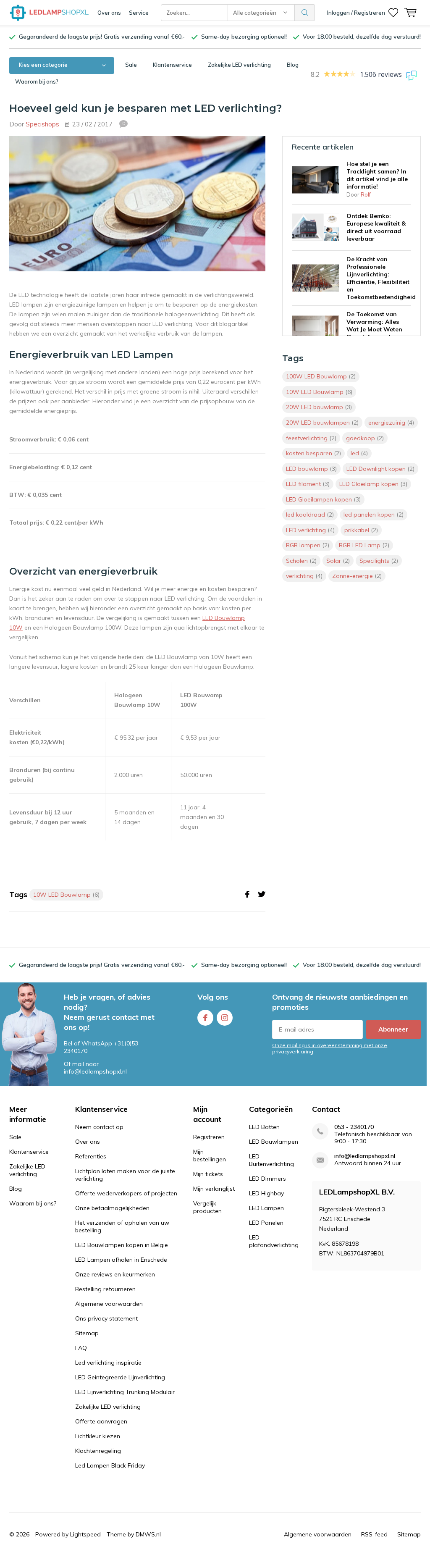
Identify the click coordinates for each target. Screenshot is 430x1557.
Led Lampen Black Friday (110, 1465)
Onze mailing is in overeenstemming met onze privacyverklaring (329, 1048)
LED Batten (264, 1127)
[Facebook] (247, 894)
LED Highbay (266, 1193)
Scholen (301, 561)
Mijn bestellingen (209, 1155)
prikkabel (361, 530)
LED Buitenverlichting (271, 1160)
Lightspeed (85, 1534)
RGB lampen (307, 545)
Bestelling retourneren (105, 1289)
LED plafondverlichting (274, 1241)
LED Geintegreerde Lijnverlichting (120, 1377)
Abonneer (393, 1029)
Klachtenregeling (98, 1451)
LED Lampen (266, 1208)
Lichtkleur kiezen (97, 1436)
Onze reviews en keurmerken (115, 1274)
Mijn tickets (208, 1174)
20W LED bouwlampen (322, 422)
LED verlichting (310, 530)
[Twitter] (261, 894)
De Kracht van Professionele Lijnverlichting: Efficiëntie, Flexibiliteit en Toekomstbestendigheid (381, 278)
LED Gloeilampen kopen (323, 499)
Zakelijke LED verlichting (239, 64)
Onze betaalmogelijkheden (112, 1208)
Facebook (205, 1018)
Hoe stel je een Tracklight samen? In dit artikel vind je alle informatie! (377, 175)
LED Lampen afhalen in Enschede (121, 1259)
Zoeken (305, 12)
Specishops (42, 124)
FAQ (81, 1348)
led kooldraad (310, 514)
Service (139, 12)
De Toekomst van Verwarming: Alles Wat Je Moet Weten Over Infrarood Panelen (374, 329)
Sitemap (87, 1333)
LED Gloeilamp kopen (373, 484)
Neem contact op (99, 1127)
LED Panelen (266, 1222)
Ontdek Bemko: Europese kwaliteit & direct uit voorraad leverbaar (376, 227)
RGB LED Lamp (364, 545)
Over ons (109, 12)
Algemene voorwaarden (109, 1304)
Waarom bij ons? (36, 81)
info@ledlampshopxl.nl (364, 1156)
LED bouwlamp (311, 469)
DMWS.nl (148, 1534)
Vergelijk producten (207, 1207)
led (359, 453)
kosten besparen (313, 453)
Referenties (90, 1156)
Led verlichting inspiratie (108, 1362)
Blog (293, 64)
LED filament (308, 484)
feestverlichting (311, 438)
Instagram (225, 1018)
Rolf (366, 194)
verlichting (304, 576)
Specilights (378, 561)
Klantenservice (172, 64)
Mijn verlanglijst (214, 1188)
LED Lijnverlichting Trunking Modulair (125, 1392)
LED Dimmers (267, 1178)
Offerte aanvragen (101, 1421)
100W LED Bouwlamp (321, 376)
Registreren (209, 1137)
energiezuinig (391, 422)
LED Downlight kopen (380, 469)
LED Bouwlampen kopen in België (121, 1245)
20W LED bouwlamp (319, 407)
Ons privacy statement (106, 1318)
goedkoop (365, 438)
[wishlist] (393, 12)
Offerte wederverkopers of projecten (126, 1193)
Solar (338, 561)
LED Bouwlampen (273, 1141)
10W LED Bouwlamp (66, 894)
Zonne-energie (357, 576)
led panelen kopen (373, 514)
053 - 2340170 (354, 1127)
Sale (131, 64)
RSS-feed (374, 1534)
